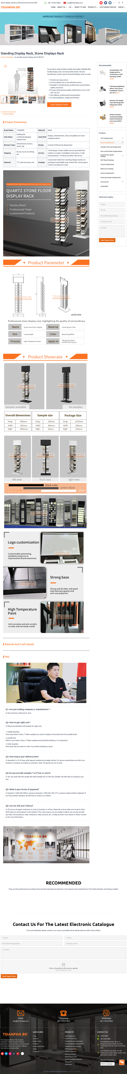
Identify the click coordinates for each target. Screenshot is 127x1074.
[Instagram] (110, 2)
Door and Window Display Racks (74, 1043)
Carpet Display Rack (70, 1051)
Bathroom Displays (70, 1054)
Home (53, 7)
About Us (35, 1038)
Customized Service (108, 7)
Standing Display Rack (17, 53)
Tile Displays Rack (70, 1036)
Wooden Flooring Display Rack (74, 1041)
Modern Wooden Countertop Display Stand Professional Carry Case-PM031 (116, 119)
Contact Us (36, 1051)
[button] (5, 100)
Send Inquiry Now (107, 240)
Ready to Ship (80, 7)
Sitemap (102, 1060)
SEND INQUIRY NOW (59, 105)
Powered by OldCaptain (74, 1071)
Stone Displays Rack (49, 53)
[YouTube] (101, 2)
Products (35, 1043)
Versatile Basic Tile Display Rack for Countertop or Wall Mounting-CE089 (116, 74)
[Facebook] (105, 2)
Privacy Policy (110, 1060)
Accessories (68, 1061)
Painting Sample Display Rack (73, 1059)
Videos (35, 1049)
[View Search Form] (119, 3)
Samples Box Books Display (73, 1046)
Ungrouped (68, 1064)
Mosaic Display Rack (71, 1056)
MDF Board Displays (71, 1049)
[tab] (8, 114)
